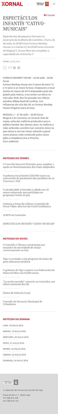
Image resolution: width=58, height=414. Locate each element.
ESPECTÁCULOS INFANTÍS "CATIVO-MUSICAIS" (29, 223)
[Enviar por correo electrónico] (10, 68)
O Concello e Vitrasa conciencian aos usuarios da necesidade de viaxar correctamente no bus (24, 247)
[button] (54, 4)
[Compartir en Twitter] (18, 68)
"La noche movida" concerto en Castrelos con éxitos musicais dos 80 (29, 283)
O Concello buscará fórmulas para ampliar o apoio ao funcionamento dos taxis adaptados (29, 165)
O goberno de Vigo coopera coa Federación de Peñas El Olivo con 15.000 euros (29, 271)
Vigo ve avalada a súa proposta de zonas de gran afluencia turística (27, 260)
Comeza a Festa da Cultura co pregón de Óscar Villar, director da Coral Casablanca (27, 205)
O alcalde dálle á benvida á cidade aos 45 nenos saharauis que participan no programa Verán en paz (26, 192)
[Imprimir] (5, 68)
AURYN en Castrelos (14, 215)
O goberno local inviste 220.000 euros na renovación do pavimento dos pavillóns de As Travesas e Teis (28, 178)
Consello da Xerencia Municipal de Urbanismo (22, 303)
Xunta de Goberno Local (16, 292)
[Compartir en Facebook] (14, 68)
